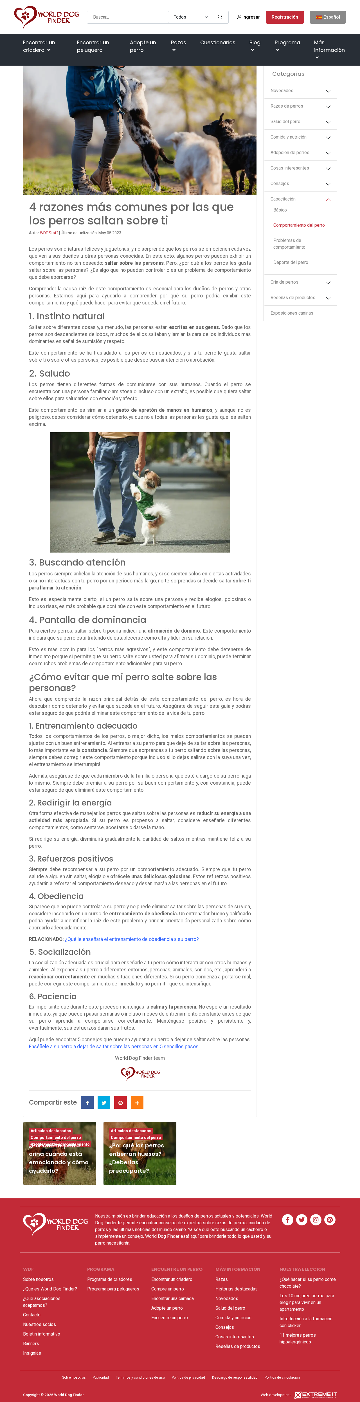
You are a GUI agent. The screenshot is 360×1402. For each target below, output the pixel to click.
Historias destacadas (236, 1289)
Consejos (280, 183)
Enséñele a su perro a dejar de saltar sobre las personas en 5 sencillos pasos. (114, 1046)
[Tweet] (104, 1102)
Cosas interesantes (290, 168)
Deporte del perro (290, 262)
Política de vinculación (282, 1377)
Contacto (31, 1315)
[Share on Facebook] (87, 1102)
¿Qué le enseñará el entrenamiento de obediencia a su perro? (132, 939)
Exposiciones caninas (292, 313)
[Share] (137, 1102)
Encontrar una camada (172, 1298)
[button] (329, 91)
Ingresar (250, 17)
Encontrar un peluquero (93, 46)
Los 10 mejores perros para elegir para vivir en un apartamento (307, 1302)
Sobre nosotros (38, 1279)
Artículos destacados (51, 1131)
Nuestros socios (39, 1324)
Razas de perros (287, 106)
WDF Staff (49, 233)
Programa (287, 42)
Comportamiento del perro (299, 225)
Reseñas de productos (293, 297)
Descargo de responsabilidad (235, 1377)
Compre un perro (167, 1289)
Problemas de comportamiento (289, 244)
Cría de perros (284, 282)
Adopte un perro (143, 46)
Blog (254, 42)
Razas (178, 42)
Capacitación (283, 199)
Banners (31, 1343)
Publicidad (101, 1377)
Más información (329, 46)
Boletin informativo (41, 1334)
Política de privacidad (188, 1377)
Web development (276, 1395)
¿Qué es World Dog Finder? (50, 1289)
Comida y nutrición (289, 137)
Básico (280, 210)
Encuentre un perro (169, 1317)
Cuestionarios (217, 42)
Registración (285, 17)
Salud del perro (285, 121)
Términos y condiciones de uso (140, 1377)
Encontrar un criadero (39, 46)
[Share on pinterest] (120, 1102)
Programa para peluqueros (113, 1289)
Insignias (32, 1353)
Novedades (282, 90)
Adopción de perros (290, 152)
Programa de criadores (109, 1279)
